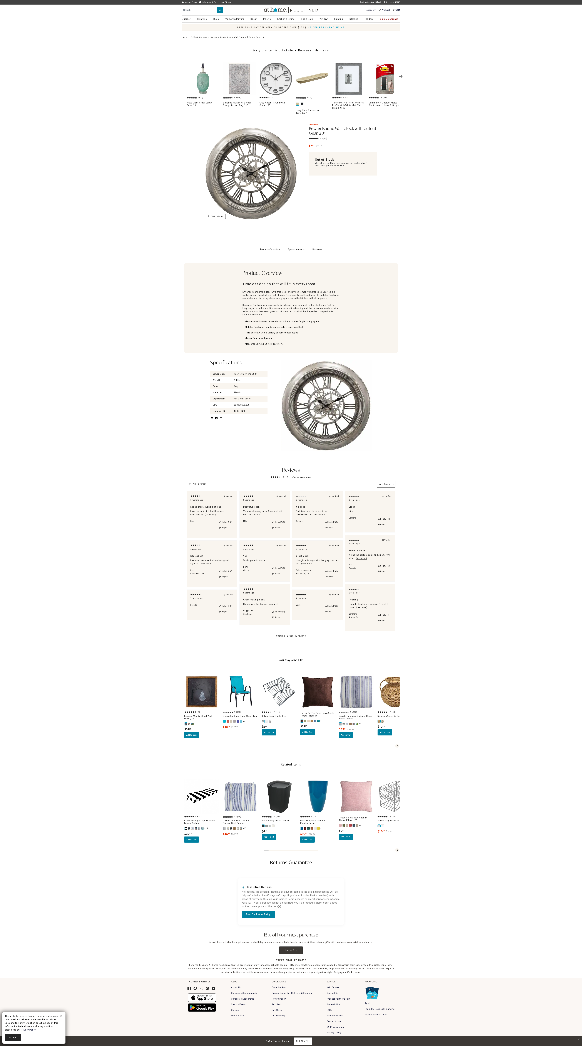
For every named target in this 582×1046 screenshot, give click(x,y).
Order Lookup (279, 987)
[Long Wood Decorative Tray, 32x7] (298, 104)
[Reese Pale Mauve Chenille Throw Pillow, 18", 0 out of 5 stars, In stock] (356, 796)
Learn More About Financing (380, 1009)
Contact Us (332, 993)
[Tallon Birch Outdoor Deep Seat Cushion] (350, 723)
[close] (61, 1016)
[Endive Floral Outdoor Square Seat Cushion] (238, 828)
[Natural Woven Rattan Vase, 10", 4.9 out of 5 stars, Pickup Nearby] (395, 692)
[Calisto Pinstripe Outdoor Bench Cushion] (199, 828)
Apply (368, 1003)
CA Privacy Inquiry (336, 1027)
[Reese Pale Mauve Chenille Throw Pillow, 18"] (340, 825)
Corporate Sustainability (244, 993)
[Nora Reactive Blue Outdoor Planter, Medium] (308, 828)
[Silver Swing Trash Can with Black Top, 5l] (270, 825)
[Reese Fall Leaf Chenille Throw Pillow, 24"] (357, 825)
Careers (235, 1010)
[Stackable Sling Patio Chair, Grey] (234, 721)
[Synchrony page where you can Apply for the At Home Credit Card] (372, 992)
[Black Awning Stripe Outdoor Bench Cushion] (186, 828)
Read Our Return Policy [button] (258, 914)
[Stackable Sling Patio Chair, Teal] (224, 721)
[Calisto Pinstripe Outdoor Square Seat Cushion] (224, 828)
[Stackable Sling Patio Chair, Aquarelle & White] (241, 721)
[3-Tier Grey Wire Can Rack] (379, 825)
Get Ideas (277, 1004)
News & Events (239, 1004)
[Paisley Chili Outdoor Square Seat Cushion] (241, 828)
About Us (236, 987)
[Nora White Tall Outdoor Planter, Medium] (315, 828)
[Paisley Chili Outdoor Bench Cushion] (196, 828)
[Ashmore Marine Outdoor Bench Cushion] (189, 828)
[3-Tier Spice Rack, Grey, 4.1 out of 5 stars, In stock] (279, 692)
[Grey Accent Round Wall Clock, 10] (275, 78)
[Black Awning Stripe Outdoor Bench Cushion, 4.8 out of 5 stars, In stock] (201, 796)
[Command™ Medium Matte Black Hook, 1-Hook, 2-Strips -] (385, 78)
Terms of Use (334, 1021)
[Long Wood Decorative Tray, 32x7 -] (312, 78)
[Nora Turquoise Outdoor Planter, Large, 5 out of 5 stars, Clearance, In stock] (317, 796)
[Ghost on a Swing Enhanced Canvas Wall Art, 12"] (192, 723)
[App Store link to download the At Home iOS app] (202, 997)
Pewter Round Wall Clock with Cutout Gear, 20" (342, 131)
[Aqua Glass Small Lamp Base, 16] (203, 78)
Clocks (214, 37)
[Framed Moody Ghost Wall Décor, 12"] (186, 723)
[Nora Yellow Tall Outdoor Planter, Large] (318, 828)
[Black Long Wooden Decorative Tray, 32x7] (302, 104)
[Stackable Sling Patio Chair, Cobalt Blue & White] (238, 721)
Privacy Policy (334, 1032)
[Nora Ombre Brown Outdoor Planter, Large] (312, 828)
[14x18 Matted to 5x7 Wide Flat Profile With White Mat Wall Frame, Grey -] (348, 78)
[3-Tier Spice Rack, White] (266, 721)
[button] (291, 9)
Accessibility (333, 1004)
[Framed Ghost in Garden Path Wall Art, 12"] (189, 723)
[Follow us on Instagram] (201, 988)
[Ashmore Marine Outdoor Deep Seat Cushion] (344, 723)
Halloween (206, 2)
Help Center (333, 987)
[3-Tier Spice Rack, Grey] (263, 721)
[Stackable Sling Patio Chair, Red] (228, 721)
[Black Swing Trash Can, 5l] (263, 825)
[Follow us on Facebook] (189, 988)
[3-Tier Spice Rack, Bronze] (270, 721)
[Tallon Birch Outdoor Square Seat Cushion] (234, 828)
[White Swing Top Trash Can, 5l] (273, 825)
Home (184, 37)
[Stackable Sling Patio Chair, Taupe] (231, 721)
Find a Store (237, 1015)
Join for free (291, 950)
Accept (13, 1037)
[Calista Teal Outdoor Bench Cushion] (202, 828)
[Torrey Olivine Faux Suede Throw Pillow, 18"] (305, 721)
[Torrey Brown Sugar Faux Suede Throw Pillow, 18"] (312, 721)
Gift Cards (277, 1010)
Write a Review (199, 484)
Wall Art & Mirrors (199, 37)
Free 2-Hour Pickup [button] (222, 2)
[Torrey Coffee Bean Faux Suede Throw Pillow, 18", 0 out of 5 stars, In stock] (317, 692)
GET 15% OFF (303, 1041)
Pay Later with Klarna (376, 1014)
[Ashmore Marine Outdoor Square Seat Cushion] (231, 828)
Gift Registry (278, 1015)
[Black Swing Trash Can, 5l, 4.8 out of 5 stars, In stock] (279, 796)
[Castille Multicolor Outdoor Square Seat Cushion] (228, 828)
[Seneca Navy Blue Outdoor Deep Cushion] (357, 723)
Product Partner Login (338, 999)
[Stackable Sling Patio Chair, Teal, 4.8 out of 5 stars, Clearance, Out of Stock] (240, 692)
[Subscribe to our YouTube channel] (213, 988)
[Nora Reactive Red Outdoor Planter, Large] (305, 828)
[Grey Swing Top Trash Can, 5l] (266, 825)
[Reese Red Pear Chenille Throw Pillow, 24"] (350, 825)
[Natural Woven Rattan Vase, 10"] (379, 721)
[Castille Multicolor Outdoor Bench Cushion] (192, 828)
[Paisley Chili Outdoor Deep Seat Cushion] (354, 723)
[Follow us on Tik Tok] (195, 988)
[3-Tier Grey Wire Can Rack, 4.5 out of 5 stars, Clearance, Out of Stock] (395, 796)
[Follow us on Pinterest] (207, 988)
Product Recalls (335, 1015)
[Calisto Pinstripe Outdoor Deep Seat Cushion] (340, 723)
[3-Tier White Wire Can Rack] (382, 825)
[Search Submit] (220, 10)
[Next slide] (397, 746)
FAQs (329, 1010)
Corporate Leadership (242, 999)
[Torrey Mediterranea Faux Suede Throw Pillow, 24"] (318, 721)
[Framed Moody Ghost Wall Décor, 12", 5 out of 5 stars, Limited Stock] (201, 692)
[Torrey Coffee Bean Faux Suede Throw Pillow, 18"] (302, 721)
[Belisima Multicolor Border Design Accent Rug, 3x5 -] (239, 78)
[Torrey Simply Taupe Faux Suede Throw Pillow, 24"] (308, 721)
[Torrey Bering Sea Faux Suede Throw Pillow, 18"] (315, 721)
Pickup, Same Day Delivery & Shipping (292, 993)
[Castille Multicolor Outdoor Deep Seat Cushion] (347, 723)
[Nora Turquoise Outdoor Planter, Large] (302, 828)
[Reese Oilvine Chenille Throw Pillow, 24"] (344, 825)
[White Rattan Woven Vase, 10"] (382, 721)
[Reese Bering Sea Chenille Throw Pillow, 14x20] (354, 825)
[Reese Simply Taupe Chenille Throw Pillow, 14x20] (347, 825)
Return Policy (279, 999)
